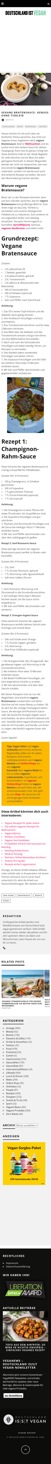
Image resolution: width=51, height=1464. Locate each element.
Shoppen (11, 1096)
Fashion (10, 1045)
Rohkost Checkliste (15, 836)
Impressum (12, 1263)
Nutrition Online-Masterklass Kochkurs (25, 857)
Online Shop (12, 1083)
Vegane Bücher (13, 833)
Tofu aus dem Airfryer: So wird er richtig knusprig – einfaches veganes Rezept (25, 1347)
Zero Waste (12, 1114)
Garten (10, 1055)
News (9, 1079)
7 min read (43, 126)
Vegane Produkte (15, 1110)
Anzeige (10, 1028)
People (9, 1089)
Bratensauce (24, 895)
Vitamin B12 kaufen (15, 860)
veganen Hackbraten (13, 228)
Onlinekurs (12, 1086)
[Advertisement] (25, 45)
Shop (18, 794)
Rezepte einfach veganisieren (20, 864)
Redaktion (10, 120)
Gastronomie (13, 1059)
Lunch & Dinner (8, 126)
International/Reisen (17, 1069)
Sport (9, 1103)
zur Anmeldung (13, 1395)
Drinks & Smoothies (16, 1041)
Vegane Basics (30, 126)
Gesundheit (12, 1062)
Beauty (9, 1031)
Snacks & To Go (14, 1100)
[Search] (49, 3)
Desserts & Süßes (15, 1038)
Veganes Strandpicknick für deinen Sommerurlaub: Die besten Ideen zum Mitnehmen (22, 1003)
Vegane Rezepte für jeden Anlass (22, 823)
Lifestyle (10, 1072)
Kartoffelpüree (21, 224)
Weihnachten (32, 143)
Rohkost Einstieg (13, 854)
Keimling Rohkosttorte (17, 850)
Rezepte (20, 126)
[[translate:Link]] (6, 3)
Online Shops (28, 763)
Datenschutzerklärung (18, 1266)
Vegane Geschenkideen (17, 840)
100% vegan (8, 895)
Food (8, 1048)
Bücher (10, 1035)
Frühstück (11, 1052)
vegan (6, 901)
